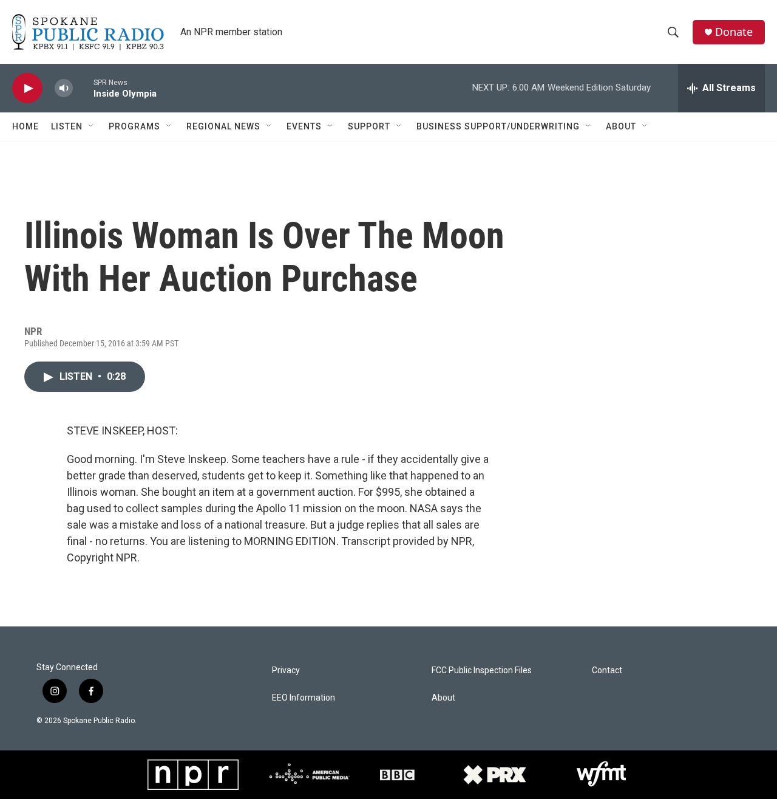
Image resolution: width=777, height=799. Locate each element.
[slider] (83, 87)
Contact (607, 670)
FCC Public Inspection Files (482, 670)
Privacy (286, 670)
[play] (27, 88)
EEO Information (303, 697)
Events (304, 126)
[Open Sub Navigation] (92, 126)
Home (25, 126)
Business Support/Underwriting (498, 126)
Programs (134, 126)
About (621, 126)
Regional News (223, 126)
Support (369, 126)
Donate (734, 32)
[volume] (63, 88)
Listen (67, 126)
